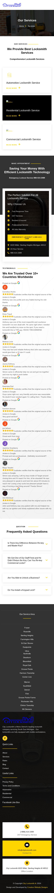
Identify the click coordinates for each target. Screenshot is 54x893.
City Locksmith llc (30, 883)
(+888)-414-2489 (27, 832)
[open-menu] (50, 4)
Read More (11, 88)
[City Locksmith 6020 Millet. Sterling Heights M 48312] (27, 863)
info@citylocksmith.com (27, 850)
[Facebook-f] (5, 738)
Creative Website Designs (37, 887)
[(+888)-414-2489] (27, 826)
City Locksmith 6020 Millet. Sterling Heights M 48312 (27, 868)
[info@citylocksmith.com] (27, 844)
